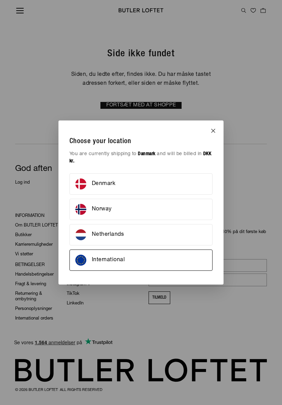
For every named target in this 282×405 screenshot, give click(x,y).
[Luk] (213, 131)
